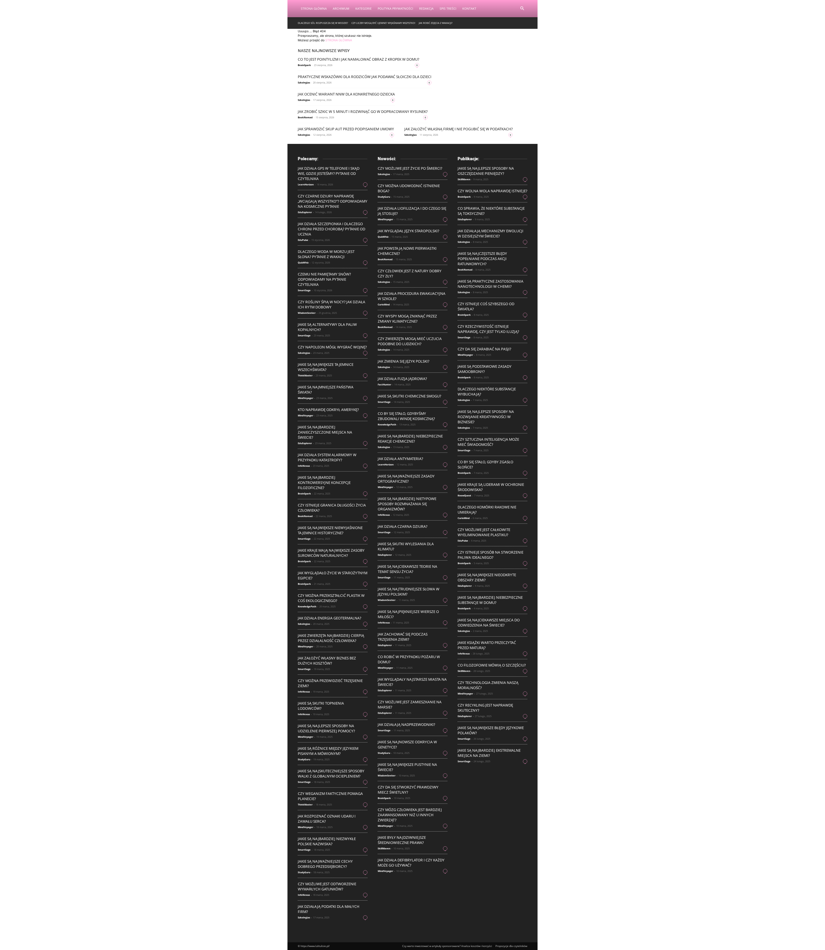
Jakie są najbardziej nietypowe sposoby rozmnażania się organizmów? (407, 503)
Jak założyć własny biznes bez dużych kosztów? (327, 661)
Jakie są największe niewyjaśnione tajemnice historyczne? (330, 530)
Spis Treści (448, 8)
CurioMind (384, 304)
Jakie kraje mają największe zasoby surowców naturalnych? (331, 553)
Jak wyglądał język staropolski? (408, 230)
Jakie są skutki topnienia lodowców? (321, 706)
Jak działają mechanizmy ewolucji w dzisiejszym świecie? (490, 233)
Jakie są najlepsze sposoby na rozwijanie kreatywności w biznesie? (486, 416)
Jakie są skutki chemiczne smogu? (409, 396)
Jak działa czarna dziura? (402, 526)
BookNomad (305, 117)
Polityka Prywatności (395, 8)
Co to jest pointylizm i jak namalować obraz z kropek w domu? (358, 59)
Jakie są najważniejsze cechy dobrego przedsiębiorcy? (325, 864)
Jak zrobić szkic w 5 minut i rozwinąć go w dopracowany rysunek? (363, 111)
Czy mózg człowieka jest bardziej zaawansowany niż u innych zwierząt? (410, 814)
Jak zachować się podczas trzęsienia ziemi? (403, 637)
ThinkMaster (305, 375)
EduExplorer (305, 212)
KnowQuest (464, 495)
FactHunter (384, 384)
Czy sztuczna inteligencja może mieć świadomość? (488, 442)
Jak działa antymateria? (400, 458)
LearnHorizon (306, 184)
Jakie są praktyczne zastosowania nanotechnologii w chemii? (490, 284)
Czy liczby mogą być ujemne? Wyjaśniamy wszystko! (383, 23)
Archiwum (341, 8)
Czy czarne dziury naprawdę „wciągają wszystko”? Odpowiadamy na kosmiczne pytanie (332, 201)
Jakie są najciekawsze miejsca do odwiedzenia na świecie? (489, 622)
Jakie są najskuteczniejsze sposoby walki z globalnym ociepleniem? (331, 773)
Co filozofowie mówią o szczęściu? (492, 665)
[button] (522, 9)
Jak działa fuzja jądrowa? (402, 378)
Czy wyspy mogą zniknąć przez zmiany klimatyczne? (407, 319)
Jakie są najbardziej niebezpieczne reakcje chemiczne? (410, 439)
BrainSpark (304, 65)
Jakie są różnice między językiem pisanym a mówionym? (328, 751)
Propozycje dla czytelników (511, 946)
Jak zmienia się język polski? (403, 361)
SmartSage (304, 290)
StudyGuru (304, 759)
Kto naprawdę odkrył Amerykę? (328, 409)
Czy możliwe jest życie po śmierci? (410, 168)
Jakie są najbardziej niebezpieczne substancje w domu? (490, 600)
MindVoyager (305, 398)
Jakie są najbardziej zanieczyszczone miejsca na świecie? (325, 432)
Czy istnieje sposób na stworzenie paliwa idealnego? (490, 555)
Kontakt (469, 8)
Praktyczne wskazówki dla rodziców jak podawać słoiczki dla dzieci (364, 76)
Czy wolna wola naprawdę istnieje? (492, 190)
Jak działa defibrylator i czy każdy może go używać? (411, 863)
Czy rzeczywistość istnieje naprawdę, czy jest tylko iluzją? (488, 329)
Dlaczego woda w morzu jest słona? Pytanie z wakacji (326, 254)
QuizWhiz (303, 262)
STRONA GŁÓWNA (338, 40)
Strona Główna (314, 8)
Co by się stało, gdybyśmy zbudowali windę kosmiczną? (406, 416)
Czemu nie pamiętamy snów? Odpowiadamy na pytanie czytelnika (324, 279)
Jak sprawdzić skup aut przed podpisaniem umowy (346, 128)
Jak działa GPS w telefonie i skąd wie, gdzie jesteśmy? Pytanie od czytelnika (328, 173)
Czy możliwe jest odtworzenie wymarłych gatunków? (327, 886)
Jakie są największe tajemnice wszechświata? (325, 367)
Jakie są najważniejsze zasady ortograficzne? (406, 479)
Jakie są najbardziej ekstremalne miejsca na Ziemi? (489, 753)
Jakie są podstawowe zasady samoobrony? (485, 369)
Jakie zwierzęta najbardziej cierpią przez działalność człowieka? (331, 638)
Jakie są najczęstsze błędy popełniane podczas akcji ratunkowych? (482, 258)
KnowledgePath (307, 606)
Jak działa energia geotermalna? (329, 618)
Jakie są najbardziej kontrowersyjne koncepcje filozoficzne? (324, 482)
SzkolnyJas (304, 82)
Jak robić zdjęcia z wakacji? (435, 23)
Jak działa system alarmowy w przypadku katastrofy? (327, 457)
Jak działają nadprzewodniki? (406, 724)
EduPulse (303, 240)
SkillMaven (384, 848)
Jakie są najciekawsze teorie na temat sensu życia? (407, 569)
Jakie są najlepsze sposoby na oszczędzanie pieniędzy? (486, 171)
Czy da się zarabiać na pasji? (484, 348)
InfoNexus (304, 465)
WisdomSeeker (307, 312)
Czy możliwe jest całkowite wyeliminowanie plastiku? (484, 532)
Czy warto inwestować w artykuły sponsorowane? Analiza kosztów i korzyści (447, 946)
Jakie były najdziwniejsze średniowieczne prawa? (402, 840)
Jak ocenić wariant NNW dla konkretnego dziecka (346, 94)
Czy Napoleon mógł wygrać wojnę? (332, 347)
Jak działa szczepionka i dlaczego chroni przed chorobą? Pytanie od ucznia (331, 229)
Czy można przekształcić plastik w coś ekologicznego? (331, 598)
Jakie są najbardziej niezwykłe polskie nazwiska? (327, 841)
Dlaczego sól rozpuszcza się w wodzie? (323, 23)
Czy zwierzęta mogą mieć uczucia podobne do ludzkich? (410, 341)
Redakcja (426, 8)
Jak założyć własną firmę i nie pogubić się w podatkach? (458, 128)
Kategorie (363, 8)
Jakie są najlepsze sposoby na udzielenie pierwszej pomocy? (326, 728)
